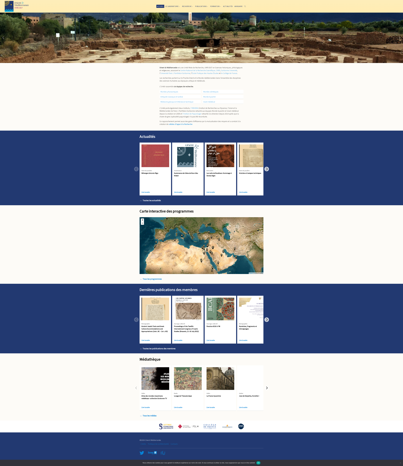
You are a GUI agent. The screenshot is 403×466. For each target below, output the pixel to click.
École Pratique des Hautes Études (205, 73)
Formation (215, 6)
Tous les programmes (152, 279)
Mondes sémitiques (210, 91)
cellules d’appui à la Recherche (180, 124)
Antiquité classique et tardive (171, 97)
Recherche (187, 6)
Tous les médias (149, 415)
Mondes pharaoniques (169, 91)
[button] (3, 37)
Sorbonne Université (229, 70)
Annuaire (238, 6)
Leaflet (251, 273)
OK (258, 463)
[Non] (400, 463)
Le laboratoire (172, 6)
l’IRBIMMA (194, 108)
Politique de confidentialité (158, 444)
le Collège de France (229, 73)
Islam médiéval (209, 102)
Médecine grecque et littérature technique (176, 102)
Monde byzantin (209, 97)
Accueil (160, 6)
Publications (201, 6)
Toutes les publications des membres (159, 348)
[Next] (266, 169)
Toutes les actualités (152, 200)
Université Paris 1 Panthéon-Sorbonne (175, 73)
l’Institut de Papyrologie (192, 114)
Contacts (174, 444)
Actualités (228, 6)
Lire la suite (145, 192)
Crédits (143, 444)
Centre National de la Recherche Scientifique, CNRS (200, 70)
